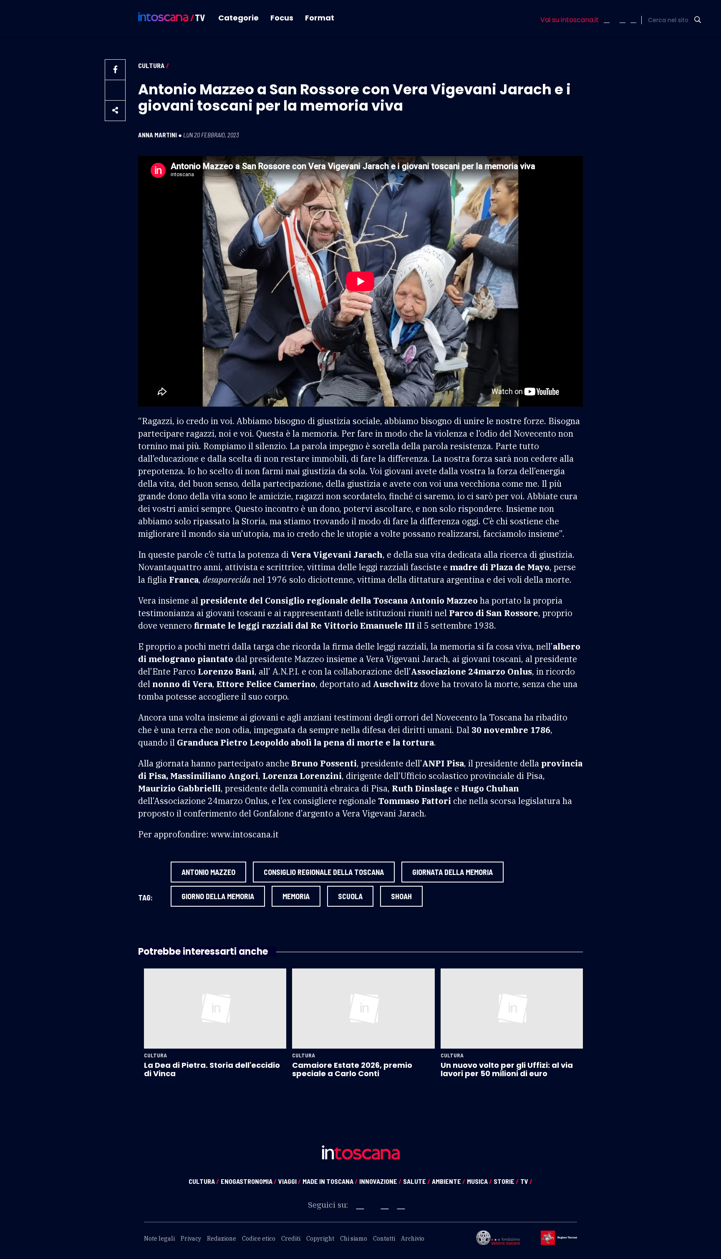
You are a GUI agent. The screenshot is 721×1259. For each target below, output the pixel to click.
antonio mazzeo (208, 872)
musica (479, 1181)
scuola (350, 896)
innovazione (380, 1181)
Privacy (191, 1238)
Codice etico (258, 1238)
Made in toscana (330, 1181)
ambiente (448, 1181)
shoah (401, 896)
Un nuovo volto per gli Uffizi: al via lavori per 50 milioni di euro (507, 1069)
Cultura (151, 65)
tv (526, 1181)
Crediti (290, 1238)
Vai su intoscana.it (569, 20)
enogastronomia (249, 1181)
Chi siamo (353, 1238)
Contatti (384, 1238)
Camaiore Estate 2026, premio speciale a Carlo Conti (352, 1069)
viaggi (289, 1181)
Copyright (320, 1238)
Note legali (159, 1238)
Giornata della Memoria (452, 872)
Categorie (238, 18)
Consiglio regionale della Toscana (324, 872)
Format (319, 18)
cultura (204, 1181)
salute (416, 1181)
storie (506, 1181)
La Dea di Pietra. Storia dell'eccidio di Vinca (212, 1069)
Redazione (221, 1238)
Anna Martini (157, 135)
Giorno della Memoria (218, 896)
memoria (296, 896)
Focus (281, 18)
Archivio (412, 1238)
